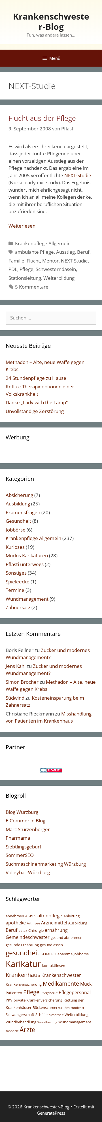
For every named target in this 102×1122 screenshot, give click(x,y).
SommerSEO (20, 855)
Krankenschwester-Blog (51, 21)
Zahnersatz (18, 607)
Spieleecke (17, 581)
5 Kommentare (31, 286)
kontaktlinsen (53, 965)
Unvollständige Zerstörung (35, 411)
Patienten (14, 992)
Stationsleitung (24, 278)
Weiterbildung (59, 278)
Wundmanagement (27, 599)
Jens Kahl (16, 666)
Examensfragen (23, 512)
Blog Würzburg (22, 812)
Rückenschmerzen (48, 1007)
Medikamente (61, 983)
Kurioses (15, 547)
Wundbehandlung (21, 1021)
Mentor (50, 260)
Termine (15, 590)
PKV (9, 1000)
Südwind (15, 698)
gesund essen (51, 944)
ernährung (56, 930)
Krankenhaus (23, 975)
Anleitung (71, 915)
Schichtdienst (74, 1008)
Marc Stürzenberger (28, 829)
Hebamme (64, 953)
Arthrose (33, 923)
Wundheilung (47, 1022)
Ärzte (27, 1029)
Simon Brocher (22, 682)
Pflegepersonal (75, 992)
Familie (16, 260)
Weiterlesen (21, 226)
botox (22, 931)
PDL (12, 269)
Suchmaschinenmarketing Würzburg (46, 864)
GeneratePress (51, 1113)
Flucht (33, 260)
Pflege (26, 269)
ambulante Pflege (34, 252)
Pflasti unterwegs (25, 564)
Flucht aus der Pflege (42, 118)
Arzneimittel (54, 923)
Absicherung (19, 495)
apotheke (16, 923)
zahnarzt (12, 1031)
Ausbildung (18, 503)
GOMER (47, 953)
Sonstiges (16, 573)
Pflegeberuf (49, 993)
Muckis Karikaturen (27, 555)
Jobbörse (16, 529)
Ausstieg (65, 252)
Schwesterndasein (56, 269)
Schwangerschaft (20, 1014)
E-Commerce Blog (25, 820)
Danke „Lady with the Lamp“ (37, 402)
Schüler (41, 1014)
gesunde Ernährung (22, 944)
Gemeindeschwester (28, 937)
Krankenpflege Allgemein (43, 243)
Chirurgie (36, 930)
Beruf (83, 252)
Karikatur (23, 963)
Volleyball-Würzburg (28, 872)
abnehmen (15, 915)
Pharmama (18, 838)
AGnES (30, 915)
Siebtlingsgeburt (23, 846)
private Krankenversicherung (38, 1000)
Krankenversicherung (24, 984)
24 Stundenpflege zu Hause (36, 378)
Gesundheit (18, 521)
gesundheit (22, 952)
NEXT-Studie (77, 175)
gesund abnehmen (66, 937)
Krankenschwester (61, 975)
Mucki (86, 984)
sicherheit (56, 1015)
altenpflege (49, 915)
